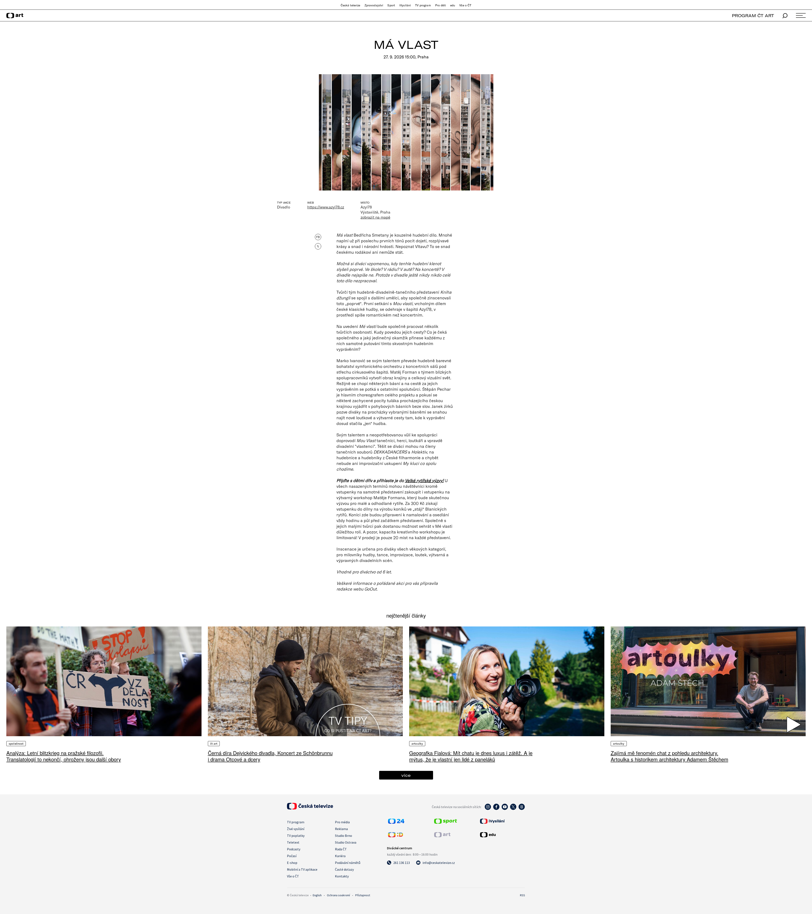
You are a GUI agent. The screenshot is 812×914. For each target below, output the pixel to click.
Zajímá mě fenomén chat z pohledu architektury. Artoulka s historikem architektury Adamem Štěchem (669, 756)
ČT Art (214, 743)
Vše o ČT (465, 5)
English (317, 895)
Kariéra (340, 856)
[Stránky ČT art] (442, 836)
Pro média (342, 822)
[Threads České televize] (521, 809)
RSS (522, 895)
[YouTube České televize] (504, 809)
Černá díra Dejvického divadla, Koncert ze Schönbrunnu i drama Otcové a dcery (270, 756)
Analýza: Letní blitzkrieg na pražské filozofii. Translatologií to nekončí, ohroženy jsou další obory (63, 756)
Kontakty (342, 876)
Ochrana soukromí (338, 895)
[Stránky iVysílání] (502, 821)
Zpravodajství (374, 5)
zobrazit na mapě (375, 217)
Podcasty (293, 849)
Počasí (291, 856)
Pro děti (440, 5)
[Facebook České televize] (496, 809)
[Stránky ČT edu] (502, 834)
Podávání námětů (347, 863)
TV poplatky (295, 835)
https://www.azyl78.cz (325, 207)
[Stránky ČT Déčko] (395, 836)
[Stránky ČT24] (396, 822)
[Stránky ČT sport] (445, 822)
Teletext (293, 842)
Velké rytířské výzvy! (424, 480)
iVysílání (405, 5)
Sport (391, 5)
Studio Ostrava (345, 842)
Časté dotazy (344, 869)
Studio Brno (343, 835)
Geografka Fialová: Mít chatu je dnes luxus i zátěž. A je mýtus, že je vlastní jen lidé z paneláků (470, 756)
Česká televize (350, 5)
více (406, 775)
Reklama (341, 829)
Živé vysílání (295, 829)
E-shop (292, 863)
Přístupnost (362, 895)
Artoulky (417, 743)
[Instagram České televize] (487, 809)
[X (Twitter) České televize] (513, 809)
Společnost (16, 743)
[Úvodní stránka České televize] (310, 808)
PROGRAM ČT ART (753, 15)
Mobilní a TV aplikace (302, 869)
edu (452, 5)
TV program (423, 5)
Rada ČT (341, 849)
